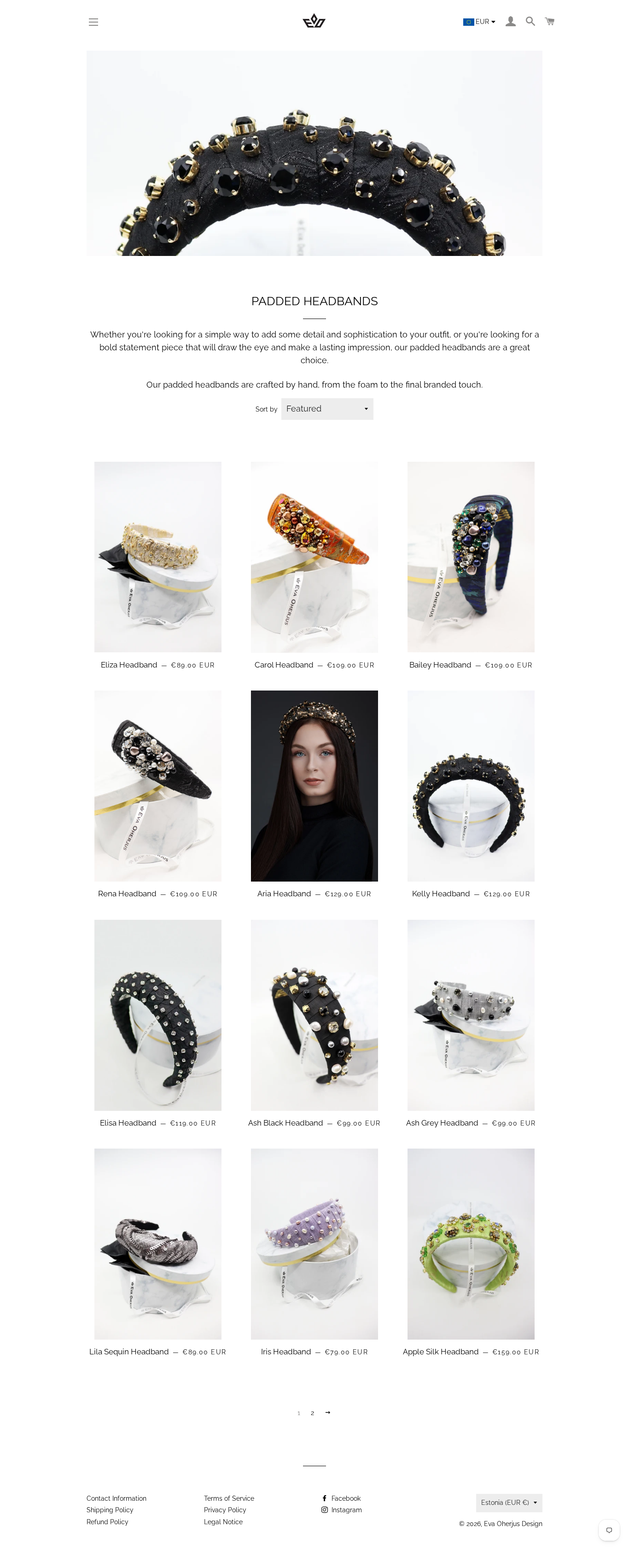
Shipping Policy (110, 1510)
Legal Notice (223, 1522)
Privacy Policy (225, 1510)
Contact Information (116, 1498)
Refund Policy (107, 1522)
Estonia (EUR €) (505, 1502)
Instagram (346, 1510)
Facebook (345, 1498)
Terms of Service (229, 1498)
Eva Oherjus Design (513, 1523)
